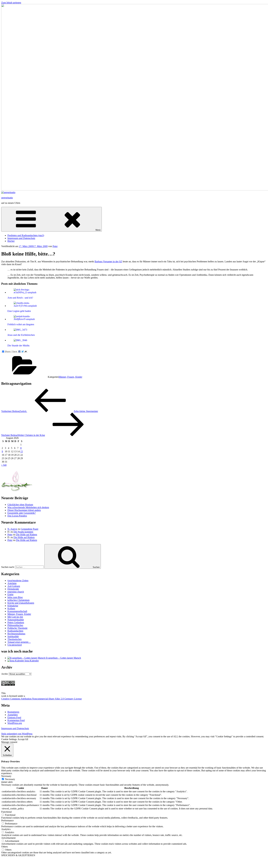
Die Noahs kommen (23, 531)
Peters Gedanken (15, 622)
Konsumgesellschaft (17, 611)
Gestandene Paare (29, 529)
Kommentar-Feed (16, 720)
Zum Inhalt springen (11, 2)
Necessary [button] (6, 776)
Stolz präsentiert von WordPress (16, 733)
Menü (98, 230)
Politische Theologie (17, 628)
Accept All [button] (23, 739)
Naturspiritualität (15, 619)
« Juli (4, 465)
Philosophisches (15, 625)
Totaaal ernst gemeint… (19, 642)
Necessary (10, 779)
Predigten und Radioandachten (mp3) (25, 235)
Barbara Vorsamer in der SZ (108, 261)
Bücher (11, 241)
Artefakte (12, 583)
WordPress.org (14, 723)
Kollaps (11, 608)
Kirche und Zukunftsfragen (20, 603)
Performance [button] (7, 820)
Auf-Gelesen (13, 586)
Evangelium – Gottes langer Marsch (63, 658)
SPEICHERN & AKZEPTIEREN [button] (18, 855)
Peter (55, 246)
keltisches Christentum (18, 600)
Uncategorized (14, 645)
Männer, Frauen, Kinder (70, 377)
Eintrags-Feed (14, 717)
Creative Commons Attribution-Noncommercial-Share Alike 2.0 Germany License (41, 698)
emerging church (15, 591)
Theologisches (14, 639)
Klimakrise (12, 605)
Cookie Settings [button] (9, 739)
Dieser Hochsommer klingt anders (24, 510)
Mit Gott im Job (15, 617)
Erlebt (10, 594)
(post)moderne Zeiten (17, 580)
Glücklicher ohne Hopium (20, 504)
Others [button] (4, 846)
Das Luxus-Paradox (17, 515)
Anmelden (12, 714)
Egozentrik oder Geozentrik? (21, 513)
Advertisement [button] (8, 838)
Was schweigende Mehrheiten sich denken (28, 507)
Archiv (4, 674)
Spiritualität (13, 636)
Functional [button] (6, 811)
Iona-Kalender (31, 660)
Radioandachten (15, 631)
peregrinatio (7, 197)
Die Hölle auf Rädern (26, 534)
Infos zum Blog (15, 597)
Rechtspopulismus (16, 633)
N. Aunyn (12, 529)
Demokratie (13, 589)
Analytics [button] (6, 829)
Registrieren (13, 712)
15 (21, 451)
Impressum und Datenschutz (21, 238)
